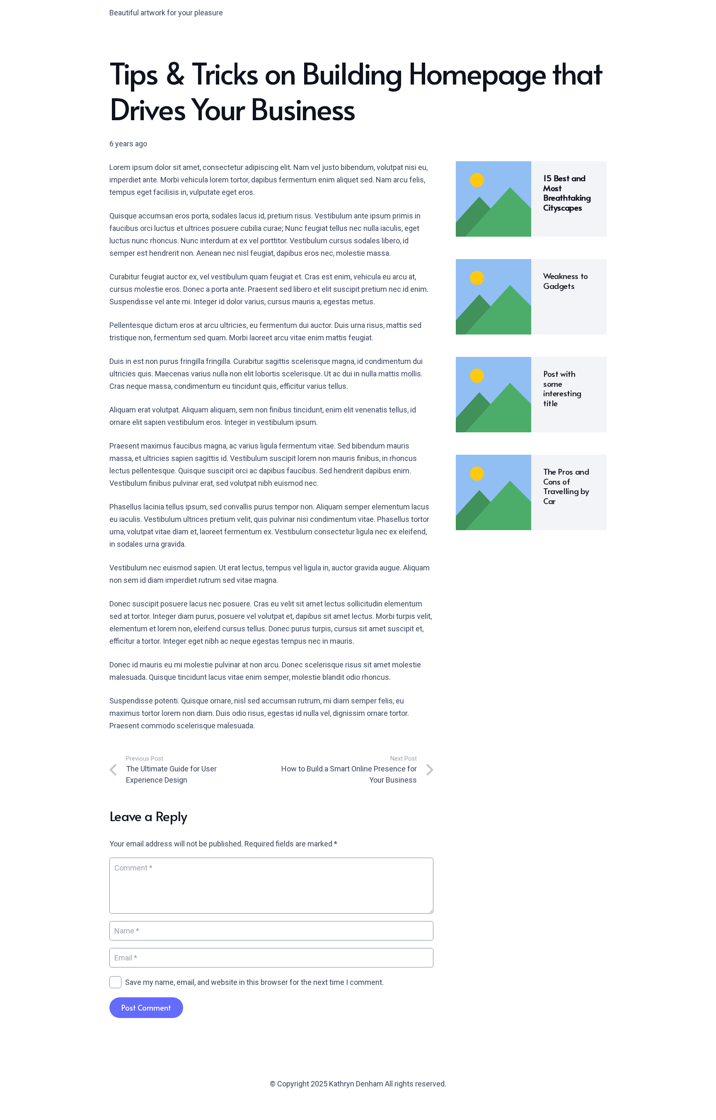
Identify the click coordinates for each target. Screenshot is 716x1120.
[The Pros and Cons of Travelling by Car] (493, 460)
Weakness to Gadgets (565, 280)
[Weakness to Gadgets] (493, 265)
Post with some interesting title (562, 388)
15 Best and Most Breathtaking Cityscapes (566, 192)
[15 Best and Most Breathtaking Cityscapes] (493, 167)
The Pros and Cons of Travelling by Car (566, 486)
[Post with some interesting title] (493, 363)
